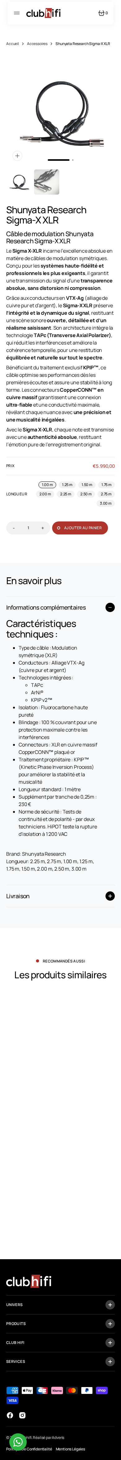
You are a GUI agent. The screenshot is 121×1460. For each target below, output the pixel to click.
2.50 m (87, 494)
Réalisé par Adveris (48, 1437)
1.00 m (49, 485)
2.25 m (67, 494)
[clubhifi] (43, 13)
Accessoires (37, 43)
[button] (17, 13)
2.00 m (46, 494)
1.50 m (89, 485)
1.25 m (69, 485)
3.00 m (107, 504)
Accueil (12, 43)
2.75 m (108, 494)
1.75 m (108, 485)
